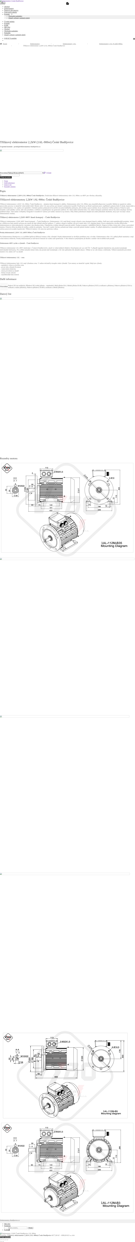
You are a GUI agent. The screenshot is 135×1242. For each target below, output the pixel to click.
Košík (6, 1230)
